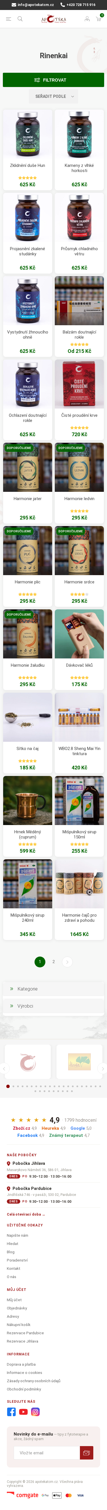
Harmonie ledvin (79, 498)
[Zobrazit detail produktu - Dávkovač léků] (79, 633)
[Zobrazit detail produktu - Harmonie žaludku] (27, 633)
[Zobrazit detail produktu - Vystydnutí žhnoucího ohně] (27, 300)
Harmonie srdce (79, 582)
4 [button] (22, 1086)
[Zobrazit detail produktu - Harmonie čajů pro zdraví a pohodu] (79, 883)
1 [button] (8, 1086)
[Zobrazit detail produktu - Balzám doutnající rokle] (79, 300)
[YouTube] (23, 1412)
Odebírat (86, 1453)
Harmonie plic (28, 582)
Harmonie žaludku (28, 665)
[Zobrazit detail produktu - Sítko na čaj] (27, 717)
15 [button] (73, 1086)
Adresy (13, 1316)
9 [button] (45, 1086)
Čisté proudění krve (79, 415)
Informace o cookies (24, 1372)
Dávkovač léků (79, 665)
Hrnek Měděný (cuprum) (27, 834)
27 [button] (58, 1091)
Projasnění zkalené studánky (27, 251)
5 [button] (27, 1086)
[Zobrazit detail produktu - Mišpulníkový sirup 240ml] (27, 883)
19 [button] (91, 1086)
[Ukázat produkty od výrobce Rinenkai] (28, 1061)
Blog (11, 1252)
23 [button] (40, 1091)
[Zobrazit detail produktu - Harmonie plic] (27, 550)
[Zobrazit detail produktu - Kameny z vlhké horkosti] (79, 134)
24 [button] (44, 1091)
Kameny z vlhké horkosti (79, 168)
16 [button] (77, 1086)
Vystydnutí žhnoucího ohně (27, 335)
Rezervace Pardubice (25, 1333)
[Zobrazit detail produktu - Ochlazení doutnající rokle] (27, 384)
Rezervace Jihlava (22, 1341)
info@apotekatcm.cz (35, 5)
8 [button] (41, 1086)
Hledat (12, 1243)
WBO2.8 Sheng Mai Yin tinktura (79, 751)
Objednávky (17, 1308)
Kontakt (13, 1268)
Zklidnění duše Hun (27, 165)
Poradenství (17, 1260)
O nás (11, 1276)
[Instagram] (35, 1412)
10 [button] (50, 1086)
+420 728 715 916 (80, 5)
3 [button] (18, 1086)
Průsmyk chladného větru (79, 251)
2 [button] (13, 1086)
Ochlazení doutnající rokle (28, 418)
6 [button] (32, 1086)
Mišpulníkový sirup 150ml (79, 834)
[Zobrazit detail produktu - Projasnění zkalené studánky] (27, 217)
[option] (28, 1062)
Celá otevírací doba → (26, 1214)
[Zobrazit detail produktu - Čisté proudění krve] (79, 384)
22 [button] (35, 1091)
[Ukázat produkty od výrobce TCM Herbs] (79, 1061)
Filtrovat (54, 80)
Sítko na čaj (28, 748)
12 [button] (59, 1086)
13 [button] (63, 1086)
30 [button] (72, 1091)
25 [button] (49, 1091)
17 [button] (82, 1086)
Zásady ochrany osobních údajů (33, 1380)
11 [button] (54, 1086)
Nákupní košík (19, 1324)
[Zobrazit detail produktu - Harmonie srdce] (79, 550)
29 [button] (67, 1091)
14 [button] (68, 1086)
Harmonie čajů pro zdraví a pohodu (79, 918)
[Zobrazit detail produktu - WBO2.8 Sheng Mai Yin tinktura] (79, 717)
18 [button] (86, 1086)
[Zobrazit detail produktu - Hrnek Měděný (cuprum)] (27, 800)
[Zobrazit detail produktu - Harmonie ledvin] (79, 467)
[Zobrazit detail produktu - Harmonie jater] (27, 467)
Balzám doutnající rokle (79, 335)
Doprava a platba (21, 1364)
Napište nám (17, 1235)
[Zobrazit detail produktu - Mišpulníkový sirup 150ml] (79, 800)
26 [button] (53, 1091)
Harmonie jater (28, 498)
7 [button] (36, 1086)
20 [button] (95, 1086)
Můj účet (14, 1299)
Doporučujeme (19, 448)
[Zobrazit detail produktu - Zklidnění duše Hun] (27, 134)
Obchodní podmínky (24, 1389)
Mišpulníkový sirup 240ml (28, 918)
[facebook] (11, 1412)
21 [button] (100, 1086)
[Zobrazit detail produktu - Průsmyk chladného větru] (79, 217)
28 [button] (63, 1091)
